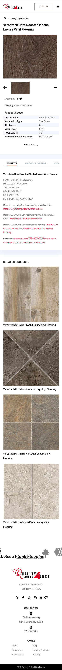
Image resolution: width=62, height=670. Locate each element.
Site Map (36, 654)
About (15, 645)
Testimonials (18, 654)
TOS (19, 667)
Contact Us (17, 650)
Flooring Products (41, 650)
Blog (35, 645)
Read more (29, 144)
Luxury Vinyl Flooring (19, 18)
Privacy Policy (28, 667)
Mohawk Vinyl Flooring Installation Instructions (22, 208)
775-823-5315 (36, 238)
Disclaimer (40, 667)
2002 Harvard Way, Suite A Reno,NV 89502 (31, 619)
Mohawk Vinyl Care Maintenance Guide (26, 218)
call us (44, 6)
